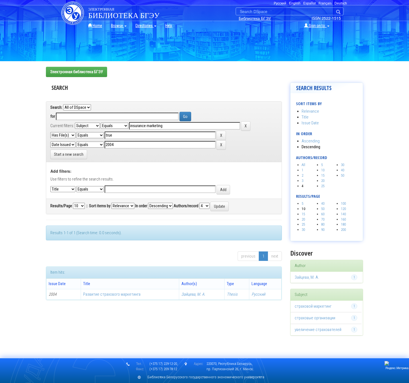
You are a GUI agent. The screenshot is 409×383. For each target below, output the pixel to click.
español (309, 3)
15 (322, 175)
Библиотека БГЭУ (255, 18)
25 (322, 186)
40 (342, 170)
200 (343, 230)
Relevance (310, 111)
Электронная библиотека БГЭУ (76, 71)
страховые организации (315, 317)
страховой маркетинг (313, 306)
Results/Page (61, 205)
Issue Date (310, 122)
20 (322, 181)
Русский (258, 294)
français (325, 3)
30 (342, 165)
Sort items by (99, 205)
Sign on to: (317, 25)
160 (343, 219)
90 (322, 230)
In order (141, 205)
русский (280, 3)
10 (322, 170)
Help (168, 25)
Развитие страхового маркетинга (112, 294)
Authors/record (186, 205)
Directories (144, 25)
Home (97, 25)
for (52, 116)
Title (305, 117)
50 (342, 175)
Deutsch (340, 3)
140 (343, 214)
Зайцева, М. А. (193, 294)
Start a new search (68, 154)
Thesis (232, 294)
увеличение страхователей (318, 329)
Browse (117, 25)
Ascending (311, 141)
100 (343, 203)
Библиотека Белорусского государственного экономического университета (205, 377)
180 (343, 224)
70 (322, 219)
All (303, 165)
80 (322, 224)
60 (322, 214)
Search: (56, 107)
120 (343, 209)
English (294, 3)
